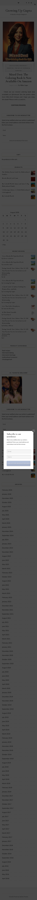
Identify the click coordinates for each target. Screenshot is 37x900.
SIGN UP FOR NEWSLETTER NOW (18, 463)
